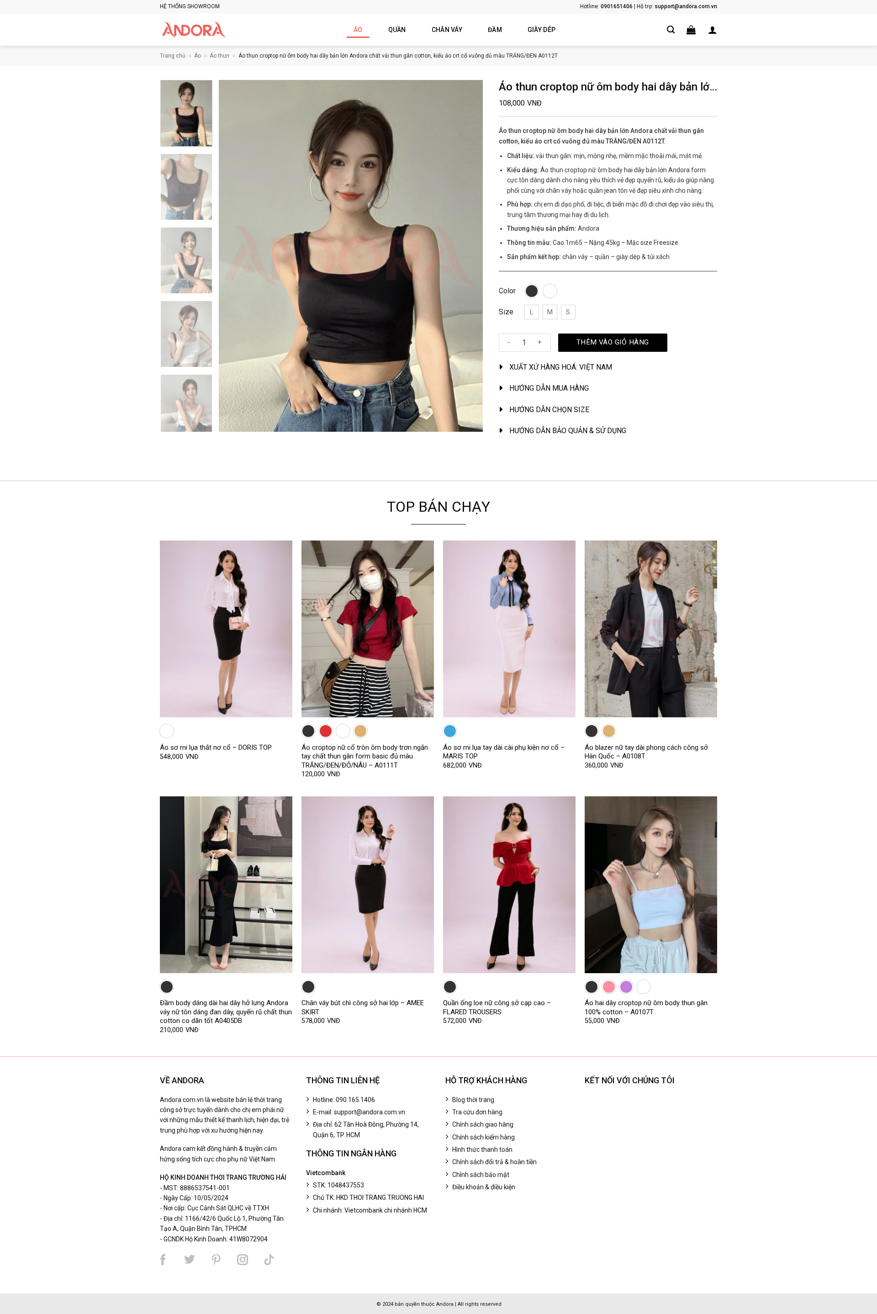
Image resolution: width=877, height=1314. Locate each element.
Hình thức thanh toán (482, 1149)
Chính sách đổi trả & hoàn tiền (494, 1162)
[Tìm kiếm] (671, 30)
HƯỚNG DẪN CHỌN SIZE (549, 409)
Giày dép (541, 29)
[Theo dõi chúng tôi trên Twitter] (190, 1260)
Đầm (495, 29)
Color (507, 291)
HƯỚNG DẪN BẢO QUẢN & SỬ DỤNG (567, 430)
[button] (691, 30)
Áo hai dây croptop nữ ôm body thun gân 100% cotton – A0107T (646, 1007)
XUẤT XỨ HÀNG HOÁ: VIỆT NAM (560, 367)
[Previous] (235, 256)
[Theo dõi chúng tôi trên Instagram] (243, 1260)
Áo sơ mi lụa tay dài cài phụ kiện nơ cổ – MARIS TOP (504, 752)
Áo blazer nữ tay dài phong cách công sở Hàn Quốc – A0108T (646, 752)
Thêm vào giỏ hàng (612, 342)
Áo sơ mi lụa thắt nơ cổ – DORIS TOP (216, 747)
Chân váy (447, 29)
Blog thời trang (473, 1099)
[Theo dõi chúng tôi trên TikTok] (269, 1260)
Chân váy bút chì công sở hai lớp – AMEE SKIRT (362, 1007)
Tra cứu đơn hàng (477, 1112)
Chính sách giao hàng (482, 1124)
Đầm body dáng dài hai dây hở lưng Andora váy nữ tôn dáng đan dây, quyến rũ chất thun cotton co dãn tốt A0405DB (226, 1012)
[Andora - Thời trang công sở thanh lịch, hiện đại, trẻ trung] (194, 30)
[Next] (466, 256)
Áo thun (219, 56)
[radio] (532, 291)
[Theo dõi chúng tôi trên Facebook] (163, 1260)
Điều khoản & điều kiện (483, 1187)
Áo (358, 29)
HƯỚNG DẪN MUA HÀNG (549, 388)
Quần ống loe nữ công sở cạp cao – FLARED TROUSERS (497, 1007)
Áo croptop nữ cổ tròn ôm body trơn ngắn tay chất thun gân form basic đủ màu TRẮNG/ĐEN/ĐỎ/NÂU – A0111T (364, 756)
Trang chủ (172, 56)
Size (506, 312)
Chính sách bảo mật (480, 1174)
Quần (397, 29)
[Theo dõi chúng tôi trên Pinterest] (216, 1260)
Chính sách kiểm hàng (483, 1137)
